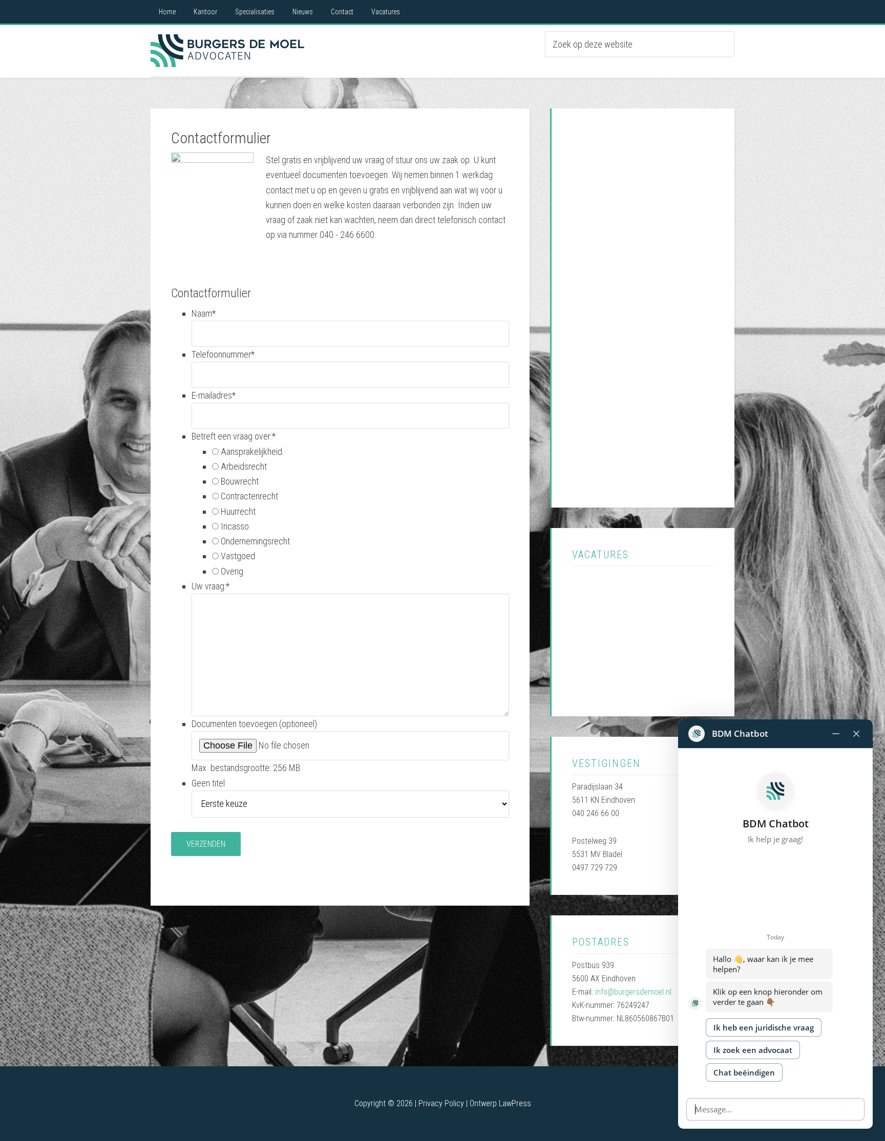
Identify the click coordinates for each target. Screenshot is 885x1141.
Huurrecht (238, 511)
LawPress (515, 1103)
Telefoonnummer (223, 354)
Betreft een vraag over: (234, 436)
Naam (204, 313)
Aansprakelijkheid (251, 451)
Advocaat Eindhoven (227, 50)
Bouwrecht (240, 481)
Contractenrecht (249, 496)
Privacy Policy (441, 1103)
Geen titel (208, 783)
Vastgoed (238, 556)
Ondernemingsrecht (255, 541)
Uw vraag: (210, 586)
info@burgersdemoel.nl (633, 992)
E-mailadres (214, 395)
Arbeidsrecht (244, 466)
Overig (232, 571)
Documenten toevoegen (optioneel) (254, 723)
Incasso (235, 526)
